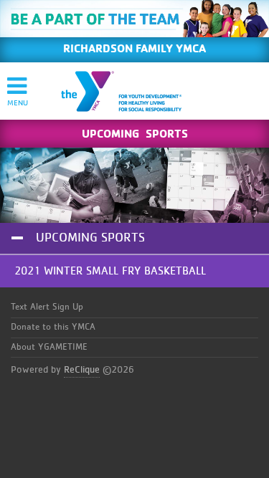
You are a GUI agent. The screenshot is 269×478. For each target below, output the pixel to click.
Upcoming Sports (90, 237)
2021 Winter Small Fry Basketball (110, 271)
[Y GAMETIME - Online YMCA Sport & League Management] (133, 91)
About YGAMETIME (49, 347)
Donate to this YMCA (53, 327)
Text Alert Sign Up (47, 307)
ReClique (82, 370)
